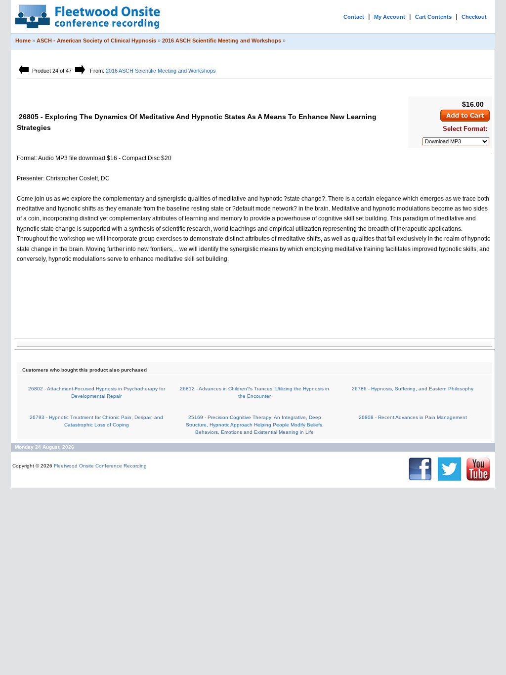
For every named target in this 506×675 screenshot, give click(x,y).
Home (23, 40)
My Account (389, 17)
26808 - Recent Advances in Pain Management (413, 417)
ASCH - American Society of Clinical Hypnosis (96, 40)
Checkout (474, 17)
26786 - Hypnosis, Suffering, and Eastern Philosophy (412, 388)
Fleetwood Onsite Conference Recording (100, 465)
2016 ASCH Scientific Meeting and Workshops (221, 40)
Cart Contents (433, 17)
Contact (353, 17)
